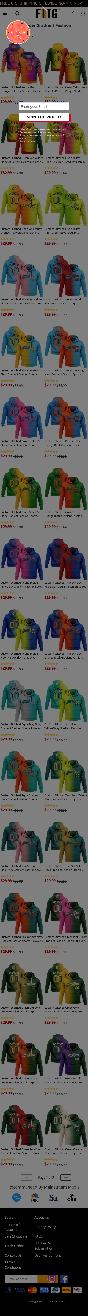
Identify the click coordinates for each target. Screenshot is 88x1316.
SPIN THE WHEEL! (44, 117)
